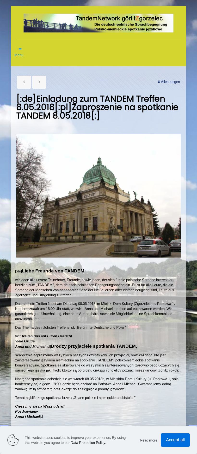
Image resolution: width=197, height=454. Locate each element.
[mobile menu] (20, 47)
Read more (148, 440)
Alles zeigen (170, 82)
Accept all (175, 439)
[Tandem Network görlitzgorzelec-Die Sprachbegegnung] (98, 23)
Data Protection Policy (88, 443)
